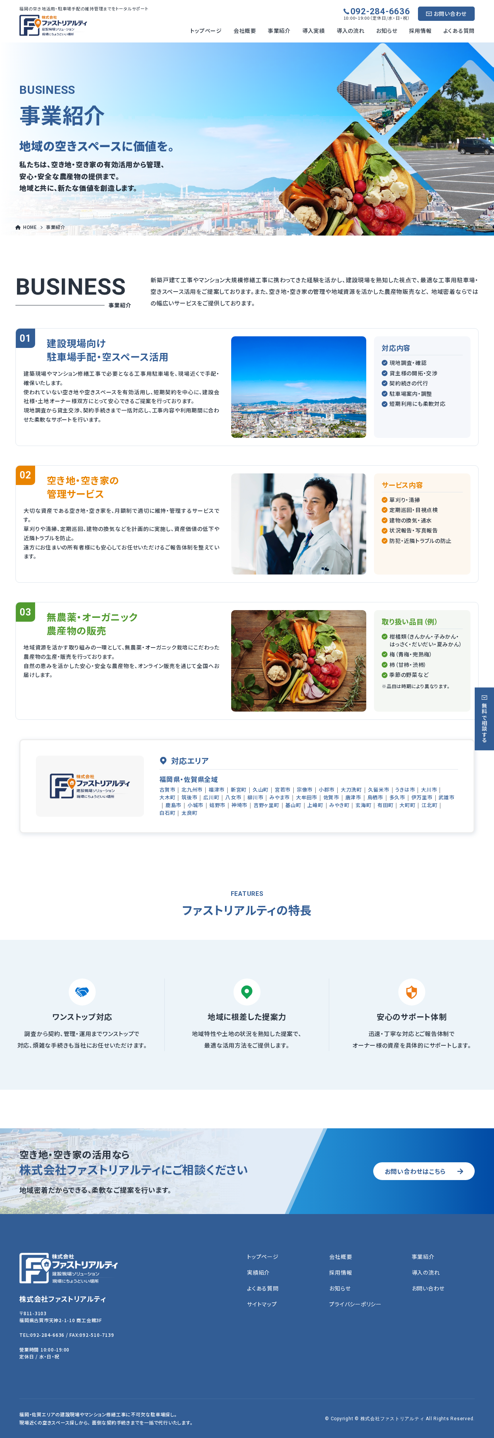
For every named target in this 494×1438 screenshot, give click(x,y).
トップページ (206, 30)
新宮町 (239, 790)
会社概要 (244, 30)
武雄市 (446, 797)
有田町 (385, 805)
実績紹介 (258, 1272)
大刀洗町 (351, 790)
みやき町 (339, 805)
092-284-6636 (380, 11)
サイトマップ (262, 1304)
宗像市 (305, 790)
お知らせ (387, 30)
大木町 (167, 797)
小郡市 (327, 790)
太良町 (189, 813)
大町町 (407, 805)
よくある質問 (459, 30)
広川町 (211, 797)
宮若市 (283, 790)
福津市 (217, 790)
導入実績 (313, 30)
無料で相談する (484, 723)
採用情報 (420, 30)
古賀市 (167, 790)
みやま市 (279, 797)
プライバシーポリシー (355, 1304)
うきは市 (405, 790)
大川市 (429, 790)
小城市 (195, 805)
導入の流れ (351, 30)
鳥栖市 (375, 797)
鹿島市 (173, 805)
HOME (30, 227)
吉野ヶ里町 (266, 805)
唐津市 (353, 797)
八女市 (233, 797)
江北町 (429, 805)
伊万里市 (422, 797)
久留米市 (378, 790)
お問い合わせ (450, 13)
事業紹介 (279, 30)
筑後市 (189, 797)
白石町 (167, 813)
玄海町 (363, 805)
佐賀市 (331, 797)
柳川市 (255, 797)
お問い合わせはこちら (415, 1171)
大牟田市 (306, 797)
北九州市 (192, 790)
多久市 (397, 797)
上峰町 (315, 805)
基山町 (293, 805)
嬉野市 (217, 805)
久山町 (261, 790)
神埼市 (239, 805)
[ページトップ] (476, 1420)
